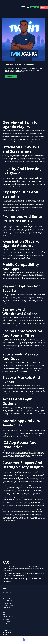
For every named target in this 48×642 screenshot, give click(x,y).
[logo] (23, 6)
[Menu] (28, 7)
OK (24, 640)
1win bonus (6, 635)
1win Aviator (6, 632)
